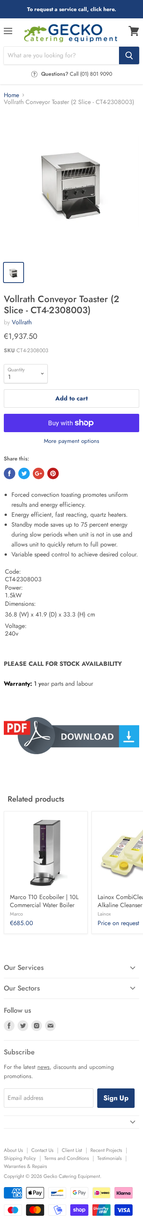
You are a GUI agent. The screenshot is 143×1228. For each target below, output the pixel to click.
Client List (72, 1150)
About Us (13, 1150)
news (43, 1067)
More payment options (71, 441)
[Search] (129, 55)
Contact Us (42, 1150)
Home (11, 95)
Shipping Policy (20, 1158)
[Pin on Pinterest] (53, 473)
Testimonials (109, 1158)
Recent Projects (106, 1150)
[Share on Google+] (38, 473)
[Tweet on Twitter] (24, 473)
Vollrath (22, 322)
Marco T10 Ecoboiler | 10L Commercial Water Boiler (44, 901)
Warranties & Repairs (25, 1166)
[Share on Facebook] (9, 473)
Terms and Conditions (66, 1158)
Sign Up (116, 1098)
